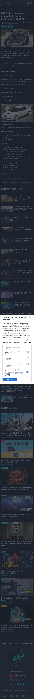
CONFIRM (10, 379)
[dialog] (17, 349)
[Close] (30, 317)
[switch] (27, 352)
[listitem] (17, 348)
